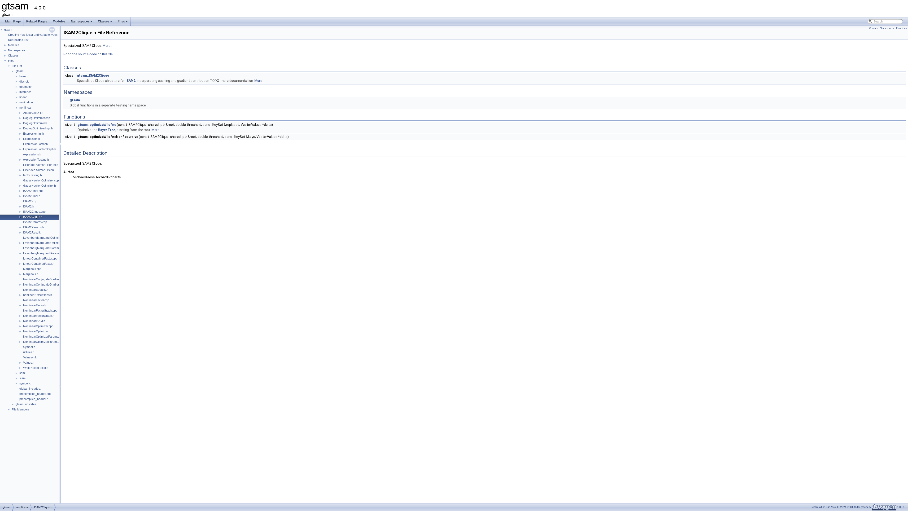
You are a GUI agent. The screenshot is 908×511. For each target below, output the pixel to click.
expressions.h (32, 154)
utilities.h (29, 352)
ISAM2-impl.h (31, 196)
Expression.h (31, 139)
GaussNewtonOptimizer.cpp (41, 180)
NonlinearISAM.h (34, 321)
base (22, 76)
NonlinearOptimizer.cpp (38, 326)
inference (25, 92)
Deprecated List (18, 40)
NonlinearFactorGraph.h (38, 315)
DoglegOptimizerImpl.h (38, 128)
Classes (105, 23)
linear (23, 97)
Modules (59, 21)
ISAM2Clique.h (33, 217)
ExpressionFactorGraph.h (39, 149)
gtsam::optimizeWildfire (97, 125)
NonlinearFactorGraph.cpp (40, 310)
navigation (26, 102)
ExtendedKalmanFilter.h (38, 170)
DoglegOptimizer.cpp (36, 118)
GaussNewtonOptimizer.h (39, 185)
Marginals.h (30, 274)
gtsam (8, 29)
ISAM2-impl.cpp (33, 191)
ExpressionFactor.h (35, 144)
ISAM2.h (28, 206)
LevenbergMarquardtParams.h (43, 253)
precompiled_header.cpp (35, 394)
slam (22, 378)
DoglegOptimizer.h (35, 123)
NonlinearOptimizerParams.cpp (43, 336)
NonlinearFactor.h (34, 305)
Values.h (28, 362)
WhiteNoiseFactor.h (35, 368)
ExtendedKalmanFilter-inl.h (40, 165)
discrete (24, 81)
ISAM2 (130, 81)
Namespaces (82, 23)
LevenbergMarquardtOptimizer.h (44, 243)
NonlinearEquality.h (35, 289)
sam (22, 373)
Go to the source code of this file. (88, 54)
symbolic (25, 383)
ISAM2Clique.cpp (34, 211)
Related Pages (36, 21)
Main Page (13, 21)
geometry (25, 86)
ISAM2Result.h (32, 232)
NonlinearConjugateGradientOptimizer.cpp (50, 279)
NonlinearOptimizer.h (36, 331)
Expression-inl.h (33, 133)
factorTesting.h (32, 175)
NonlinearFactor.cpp (36, 300)
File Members (20, 409)
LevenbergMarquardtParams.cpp (44, 248)
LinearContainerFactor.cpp (40, 258)
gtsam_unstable (26, 404)
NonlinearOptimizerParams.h (42, 342)
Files (123, 23)
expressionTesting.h (36, 159)
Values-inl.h (30, 357)
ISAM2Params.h (33, 227)
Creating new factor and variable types (32, 34)
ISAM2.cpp (30, 201)
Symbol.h (29, 347)
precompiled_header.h (33, 399)
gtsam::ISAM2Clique (93, 75)
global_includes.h (30, 388)
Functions (901, 28)
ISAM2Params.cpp (35, 222)
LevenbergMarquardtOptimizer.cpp (45, 237)
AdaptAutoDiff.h (33, 113)
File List (17, 66)
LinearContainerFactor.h (38, 263)
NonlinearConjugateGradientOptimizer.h (49, 284)
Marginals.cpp (32, 269)
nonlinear (25, 107)
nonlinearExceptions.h (37, 295)
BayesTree (106, 130)
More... (108, 46)
